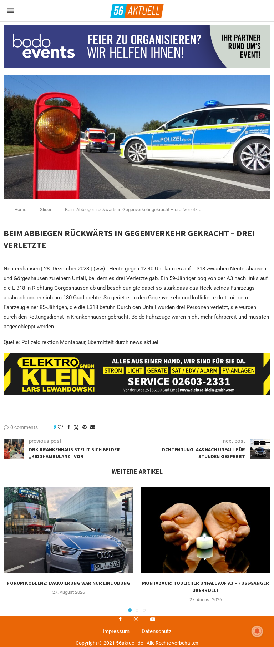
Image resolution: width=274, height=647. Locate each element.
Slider (45, 209)
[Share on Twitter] (76, 427)
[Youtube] (152, 619)
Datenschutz (156, 631)
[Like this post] (60, 427)
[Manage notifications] (257, 631)
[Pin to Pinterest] (84, 427)
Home (20, 209)
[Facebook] (120, 619)
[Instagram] (136, 619)
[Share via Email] (92, 427)
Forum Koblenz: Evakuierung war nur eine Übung (68, 583)
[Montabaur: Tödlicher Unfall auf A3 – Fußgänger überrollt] (205, 530)
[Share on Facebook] (68, 427)
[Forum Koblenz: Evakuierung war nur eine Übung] (68, 530)
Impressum (116, 631)
